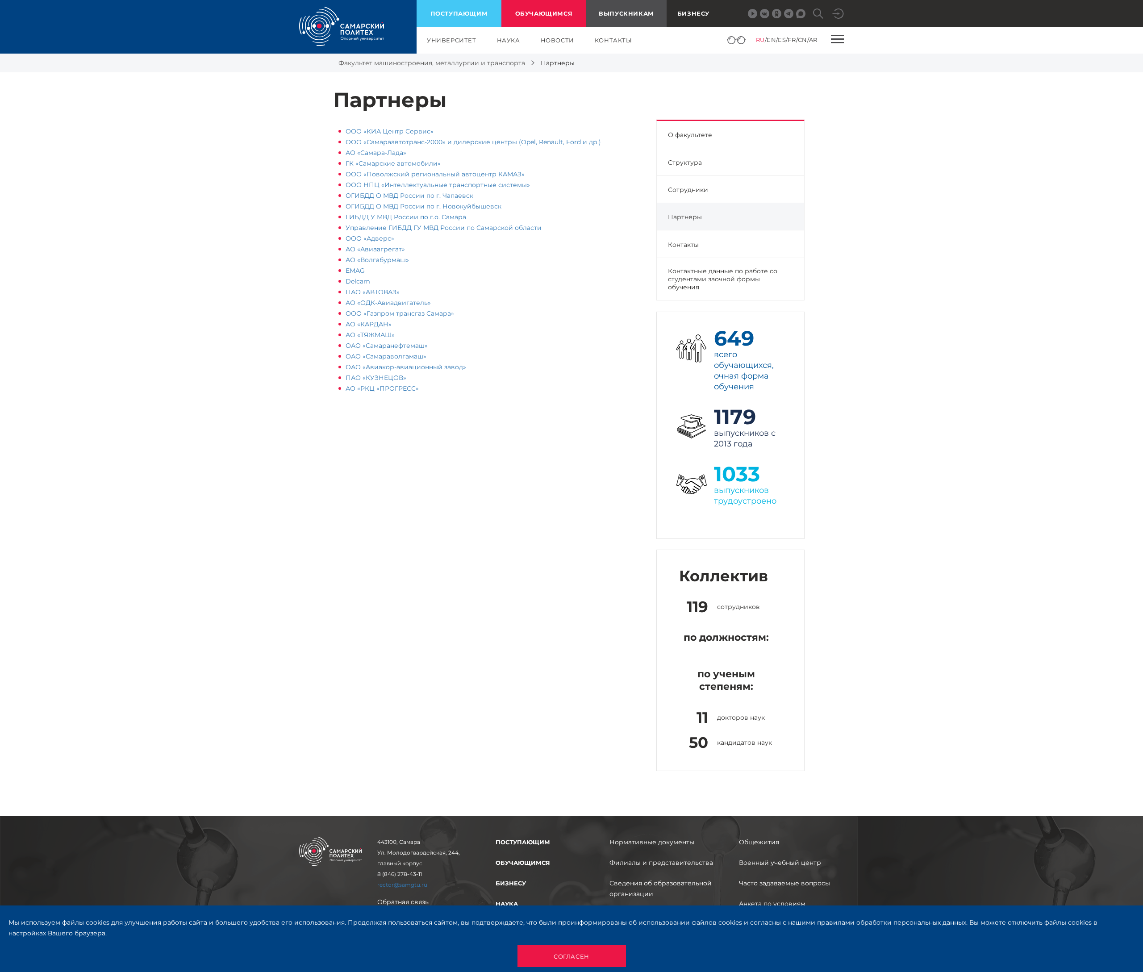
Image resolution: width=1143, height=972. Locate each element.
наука (508, 40)
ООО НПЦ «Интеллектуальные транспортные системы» (438, 185)
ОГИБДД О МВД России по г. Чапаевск (409, 196)
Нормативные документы (651, 842)
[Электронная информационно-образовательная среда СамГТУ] (838, 13)
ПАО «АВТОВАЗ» (373, 292)
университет (451, 40)
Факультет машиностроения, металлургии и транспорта (431, 63)
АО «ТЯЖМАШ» (370, 335)
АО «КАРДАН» (369, 324)
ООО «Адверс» (370, 238)
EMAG (355, 271)
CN (802, 39)
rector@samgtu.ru (402, 884)
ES (782, 39)
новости (557, 40)
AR (813, 39)
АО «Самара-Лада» (376, 153)
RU (760, 39)
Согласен (571, 956)
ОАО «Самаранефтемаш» (387, 346)
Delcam (358, 281)
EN (771, 39)
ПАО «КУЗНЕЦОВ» (376, 378)
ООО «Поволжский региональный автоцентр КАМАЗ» (435, 174)
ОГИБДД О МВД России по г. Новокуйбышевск (423, 206)
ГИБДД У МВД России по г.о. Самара (406, 217)
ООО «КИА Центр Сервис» (390, 131)
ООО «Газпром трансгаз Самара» (400, 313)
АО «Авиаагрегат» (375, 249)
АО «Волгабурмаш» (377, 260)
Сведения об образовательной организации (660, 888)
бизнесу (511, 883)
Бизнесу (693, 13)
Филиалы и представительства (661, 863)
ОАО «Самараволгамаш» (386, 356)
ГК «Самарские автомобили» (393, 163)
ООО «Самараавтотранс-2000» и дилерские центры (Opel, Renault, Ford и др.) (473, 142)
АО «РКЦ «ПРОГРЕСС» (382, 388)
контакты (613, 40)
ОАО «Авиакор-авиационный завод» (406, 367)
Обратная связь (403, 902)
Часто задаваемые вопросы (784, 883)
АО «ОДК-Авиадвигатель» (388, 303)
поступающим (459, 13)
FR (792, 39)
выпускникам (626, 13)
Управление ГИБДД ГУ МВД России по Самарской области (444, 228)
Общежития (759, 842)
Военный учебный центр (780, 863)
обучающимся (544, 13)
